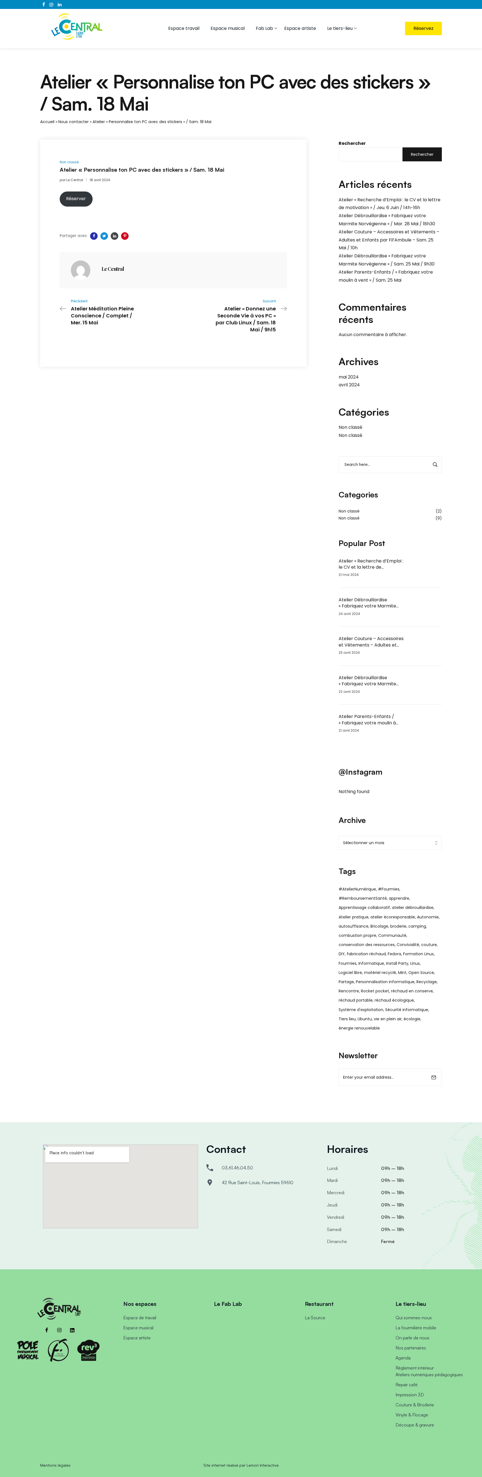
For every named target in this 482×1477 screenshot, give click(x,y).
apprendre (399, 898)
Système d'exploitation (361, 1009)
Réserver (76, 198)
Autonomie (428, 917)
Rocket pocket (375, 991)
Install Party (397, 963)
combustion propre (357, 935)
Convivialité (408, 944)
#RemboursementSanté (363, 898)
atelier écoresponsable (392, 917)
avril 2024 (349, 385)
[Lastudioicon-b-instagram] (59, 1330)
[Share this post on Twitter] (104, 236)
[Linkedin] (72, 1330)
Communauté (392, 935)
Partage (346, 982)
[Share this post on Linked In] (114, 236)
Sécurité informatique (406, 1009)
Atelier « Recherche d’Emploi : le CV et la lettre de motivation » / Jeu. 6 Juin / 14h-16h (371, 564)
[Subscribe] (434, 1077)
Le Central (74, 180)
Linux (415, 963)
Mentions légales (55, 1465)
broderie (398, 926)
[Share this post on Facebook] (94, 236)
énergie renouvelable (359, 1028)
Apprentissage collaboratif (364, 907)
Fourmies (347, 963)
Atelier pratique (353, 917)
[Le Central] (80, 270)
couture (429, 944)
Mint (402, 972)
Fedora (394, 954)
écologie (412, 1019)
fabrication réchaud (366, 954)
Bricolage (379, 926)
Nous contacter (73, 122)
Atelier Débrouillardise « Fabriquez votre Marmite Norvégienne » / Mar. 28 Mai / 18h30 (370, 603)
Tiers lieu (347, 1019)
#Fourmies (388, 889)
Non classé (350, 427)
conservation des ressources (367, 944)
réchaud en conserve (412, 991)
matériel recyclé (380, 972)
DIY (342, 954)
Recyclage (426, 982)
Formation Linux (418, 954)
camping (417, 926)
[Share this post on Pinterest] (125, 236)
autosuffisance (353, 926)
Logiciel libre (350, 972)
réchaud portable (356, 1000)
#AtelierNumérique (357, 889)
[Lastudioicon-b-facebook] (47, 1330)
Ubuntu (365, 1019)
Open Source (421, 972)
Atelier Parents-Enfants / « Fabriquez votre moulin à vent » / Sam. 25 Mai (367, 720)
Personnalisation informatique (385, 982)
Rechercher (352, 143)
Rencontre (349, 991)
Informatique (371, 963)
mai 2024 (349, 377)
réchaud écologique (394, 1000)
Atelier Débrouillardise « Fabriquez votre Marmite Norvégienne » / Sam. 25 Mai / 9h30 (371, 681)
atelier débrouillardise (412, 907)
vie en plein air (388, 1019)
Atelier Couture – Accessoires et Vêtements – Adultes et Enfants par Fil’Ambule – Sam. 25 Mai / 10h (389, 240)
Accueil (47, 122)
